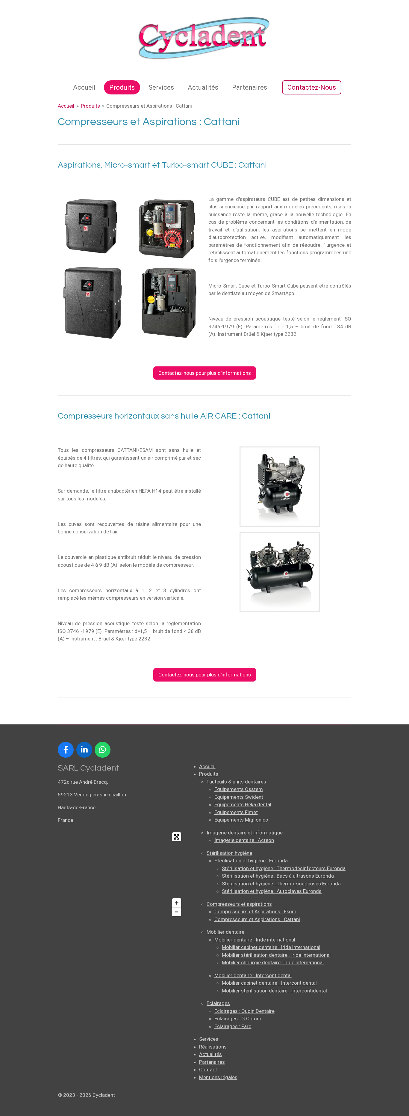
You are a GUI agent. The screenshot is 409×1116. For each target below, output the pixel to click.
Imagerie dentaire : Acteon (244, 840)
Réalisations (213, 1047)
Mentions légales (218, 1077)
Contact (208, 1070)
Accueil (66, 106)
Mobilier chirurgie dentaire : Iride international (273, 962)
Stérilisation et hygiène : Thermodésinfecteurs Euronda (284, 868)
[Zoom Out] (176, 911)
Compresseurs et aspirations (239, 904)
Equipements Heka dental (242, 804)
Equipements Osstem (238, 789)
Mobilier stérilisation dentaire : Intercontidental (274, 991)
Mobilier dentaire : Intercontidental (253, 975)
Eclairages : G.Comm (237, 1019)
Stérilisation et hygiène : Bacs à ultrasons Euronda (278, 876)
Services (208, 1039)
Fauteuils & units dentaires (236, 782)
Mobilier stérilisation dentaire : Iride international (276, 955)
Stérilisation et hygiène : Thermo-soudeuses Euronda (281, 884)
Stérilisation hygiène (229, 853)
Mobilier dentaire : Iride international (254, 940)
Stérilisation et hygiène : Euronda (251, 861)
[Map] (121, 874)
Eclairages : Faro (233, 1026)
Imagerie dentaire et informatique (245, 833)
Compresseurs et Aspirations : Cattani (149, 106)
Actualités (210, 1054)
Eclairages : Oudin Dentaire (244, 1011)
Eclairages (218, 1003)
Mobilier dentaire (225, 932)
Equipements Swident (238, 797)
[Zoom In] (176, 902)
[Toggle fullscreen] (176, 836)
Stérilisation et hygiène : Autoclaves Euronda (272, 891)
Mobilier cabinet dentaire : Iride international (271, 947)
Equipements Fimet (236, 812)
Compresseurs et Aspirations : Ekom (255, 912)
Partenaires (212, 1062)
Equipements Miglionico (241, 820)
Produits (90, 106)
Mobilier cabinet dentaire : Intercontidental (269, 983)
